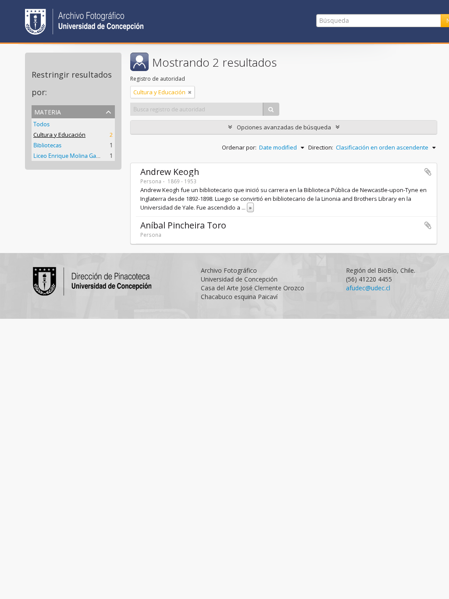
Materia (47, 111)
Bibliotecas (47, 145)
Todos (41, 124)
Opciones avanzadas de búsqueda (284, 127)
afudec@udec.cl (368, 288)
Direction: (320, 147)
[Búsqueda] (271, 109)
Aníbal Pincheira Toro (183, 225)
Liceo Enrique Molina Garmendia (75, 156)
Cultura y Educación (59, 135)
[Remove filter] (190, 92)
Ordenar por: (239, 147)
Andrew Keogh (169, 172)
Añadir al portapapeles (428, 172)
